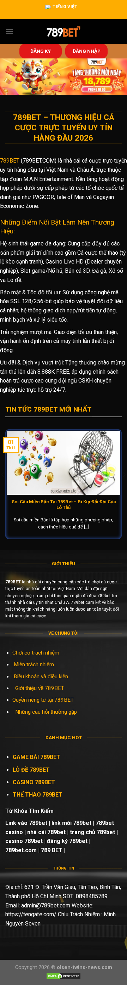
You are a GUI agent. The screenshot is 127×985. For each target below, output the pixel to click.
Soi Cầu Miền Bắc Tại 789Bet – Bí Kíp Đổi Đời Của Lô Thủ (64, 504)
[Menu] (9, 31)
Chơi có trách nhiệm (35, 653)
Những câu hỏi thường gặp (46, 712)
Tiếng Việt (65, 6)
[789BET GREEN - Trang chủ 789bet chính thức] (63, 31)
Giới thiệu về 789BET (39, 688)
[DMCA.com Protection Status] (63, 976)
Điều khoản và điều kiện (41, 676)
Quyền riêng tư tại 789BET (43, 700)
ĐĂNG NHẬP (87, 51)
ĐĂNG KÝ (40, 51)
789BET (9, 160)
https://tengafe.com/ (30, 914)
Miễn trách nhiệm (34, 664)
